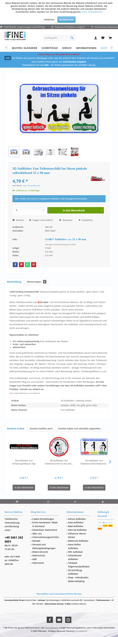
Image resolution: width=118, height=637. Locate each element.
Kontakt (36, 540)
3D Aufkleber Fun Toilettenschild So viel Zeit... (59, 462)
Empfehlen (87, 220)
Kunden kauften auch (41, 428)
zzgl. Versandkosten (31, 185)
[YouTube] (59, 620)
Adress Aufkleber (77, 518)
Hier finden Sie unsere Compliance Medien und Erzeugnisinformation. (51, 198)
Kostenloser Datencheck (44, 529)
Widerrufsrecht (40, 551)
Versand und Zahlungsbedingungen (44, 546)
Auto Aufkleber (76, 522)
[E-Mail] (33, 264)
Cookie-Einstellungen (43, 518)
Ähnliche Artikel (15, 428)
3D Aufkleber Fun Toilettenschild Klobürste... (94, 462)
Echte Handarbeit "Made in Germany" (45, 524)
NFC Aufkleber (75, 551)
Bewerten (67, 220)
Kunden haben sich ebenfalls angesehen (79, 428)
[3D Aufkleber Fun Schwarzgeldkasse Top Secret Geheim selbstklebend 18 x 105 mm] (24, 447)
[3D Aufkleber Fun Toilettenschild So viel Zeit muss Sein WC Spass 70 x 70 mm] (59, 447)
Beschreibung (14, 281)
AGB (34, 559)
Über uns (37, 533)
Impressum (38, 562)
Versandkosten (51, 627)
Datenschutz (38, 555)
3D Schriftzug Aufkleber (75, 572)
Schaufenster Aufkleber (75, 557)
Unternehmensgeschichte (45, 537)
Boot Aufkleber (75, 526)
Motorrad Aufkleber (78, 540)
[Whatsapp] (27, 264)
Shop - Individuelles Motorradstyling (78, 579)
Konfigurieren (66, 19)
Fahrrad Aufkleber (77, 529)
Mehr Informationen (92, 11)
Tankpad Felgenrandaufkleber (79, 564)
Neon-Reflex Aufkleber (74, 546)
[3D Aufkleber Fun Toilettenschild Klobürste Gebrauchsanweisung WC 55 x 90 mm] (94, 447)
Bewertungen (36, 281)
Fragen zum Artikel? (42, 220)
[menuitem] (110, 38)
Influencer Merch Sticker (77, 535)
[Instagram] (68, 620)
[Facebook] (15, 264)
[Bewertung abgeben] (50, 177)
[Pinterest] (21, 264)
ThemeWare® (81, 631)
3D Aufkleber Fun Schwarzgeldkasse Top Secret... (23, 462)
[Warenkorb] (110, 38)
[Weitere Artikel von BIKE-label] (98, 179)
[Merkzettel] (103, 38)
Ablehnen (49, 19)
